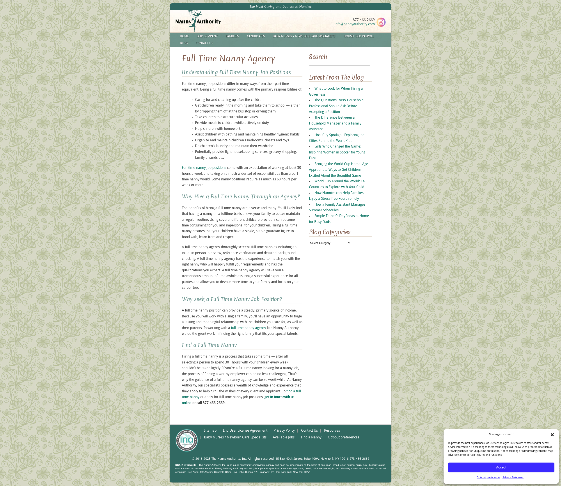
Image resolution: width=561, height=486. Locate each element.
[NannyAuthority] (204, 31)
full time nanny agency (248, 328)
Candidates (256, 36)
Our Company (207, 36)
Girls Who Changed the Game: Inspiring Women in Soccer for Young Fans (337, 152)
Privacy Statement (513, 477)
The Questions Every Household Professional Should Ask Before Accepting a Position (336, 106)
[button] (552, 435)
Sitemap (210, 431)
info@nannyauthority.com (355, 24)
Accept (501, 467)
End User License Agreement (245, 431)
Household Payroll (359, 36)
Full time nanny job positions (204, 168)
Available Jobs (284, 437)
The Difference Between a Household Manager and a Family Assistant (335, 123)
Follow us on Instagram (381, 22)
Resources (332, 431)
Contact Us (204, 43)
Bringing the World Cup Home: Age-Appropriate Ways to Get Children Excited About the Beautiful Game (339, 170)
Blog (184, 43)
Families (232, 36)
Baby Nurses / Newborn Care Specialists (235, 437)
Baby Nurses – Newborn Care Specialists (304, 36)
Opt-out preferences (488, 477)
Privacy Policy (284, 431)
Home (184, 36)
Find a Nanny (311, 437)
